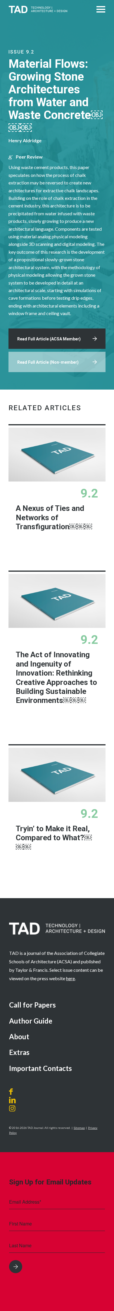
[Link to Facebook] (12, 1092)
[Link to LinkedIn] (12, 1100)
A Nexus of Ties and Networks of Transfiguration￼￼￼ (54, 517)
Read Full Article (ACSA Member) (49, 339)
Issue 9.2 (21, 52)
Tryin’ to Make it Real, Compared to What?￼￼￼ (54, 837)
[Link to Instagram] (19, 1108)
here (70, 978)
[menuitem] (57, 1005)
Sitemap (79, 1127)
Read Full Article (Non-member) (48, 362)
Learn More (72, 548)
